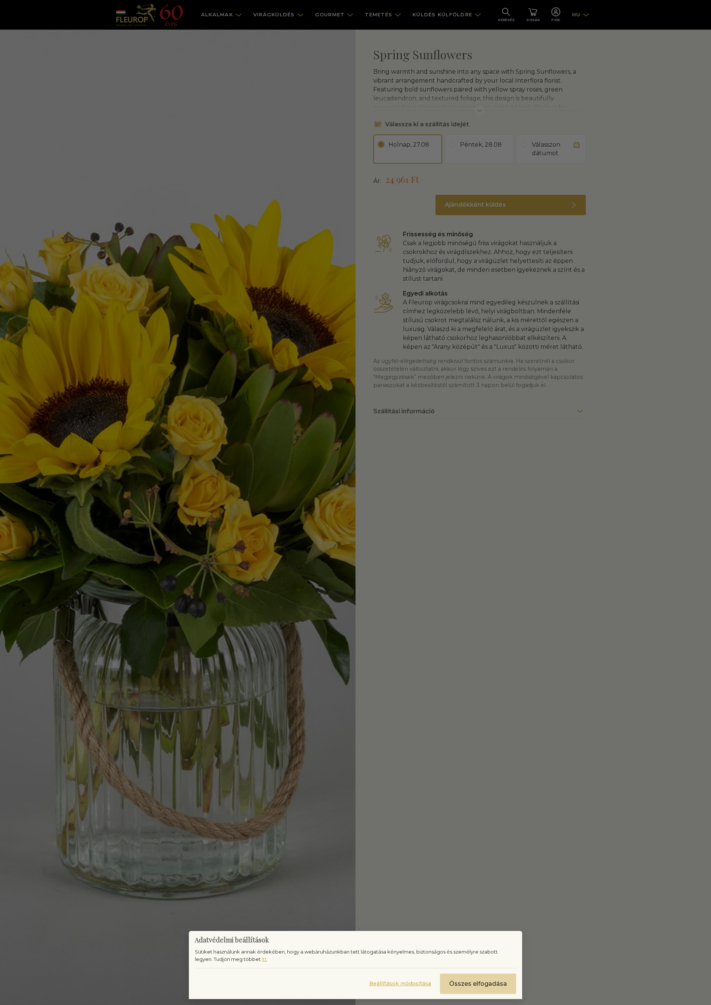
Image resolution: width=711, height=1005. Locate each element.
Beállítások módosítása (400, 983)
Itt (264, 959)
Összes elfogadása (478, 983)
